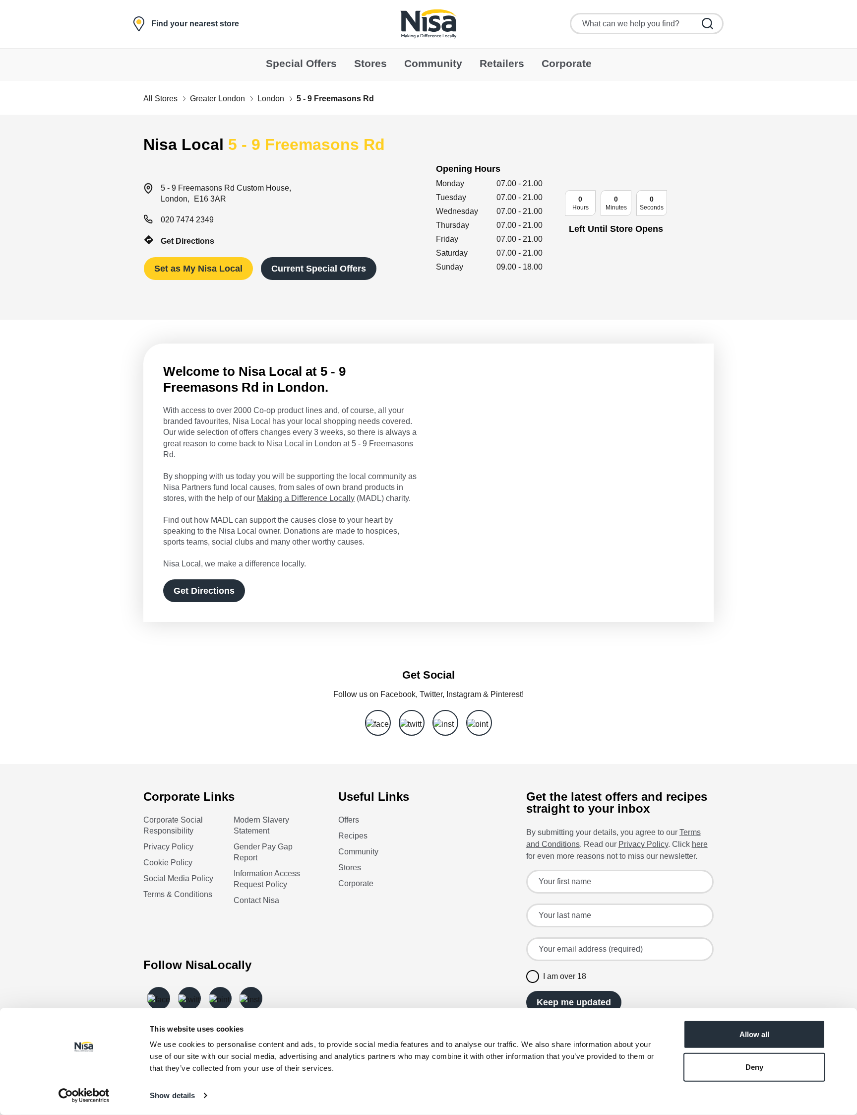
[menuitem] (301, 64)
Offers (348, 820)
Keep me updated (574, 1002)
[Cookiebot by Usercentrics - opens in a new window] (84, 1095)
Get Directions (187, 241)
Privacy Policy (168, 846)
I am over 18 (564, 976)
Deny (754, 1066)
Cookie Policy (167, 862)
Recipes (352, 836)
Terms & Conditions (177, 894)
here (700, 844)
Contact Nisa (256, 900)
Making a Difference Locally (306, 498)
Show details (172, 1095)
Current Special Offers (318, 269)
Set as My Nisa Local (198, 269)
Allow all (754, 1034)
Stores (349, 867)
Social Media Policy (178, 878)
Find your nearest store (195, 24)
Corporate (355, 883)
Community (358, 851)
